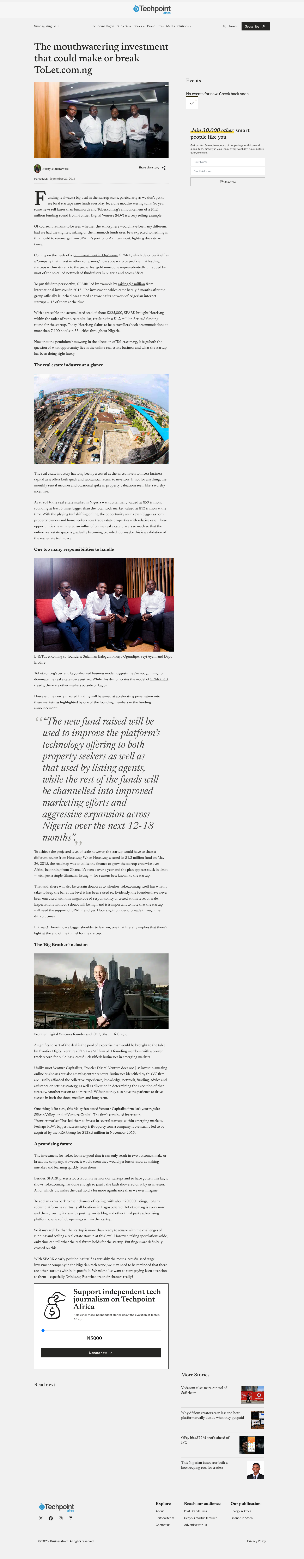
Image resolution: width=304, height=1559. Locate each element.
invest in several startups (104, 1121)
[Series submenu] (144, 26)
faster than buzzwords (73, 210)
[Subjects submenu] (130, 26)
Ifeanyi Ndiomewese (55, 169)
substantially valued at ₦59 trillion (134, 502)
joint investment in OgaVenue (95, 255)
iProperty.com (102, 1127)
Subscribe (252, 26)
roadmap (62, 864)
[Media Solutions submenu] (190, 26)
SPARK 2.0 (159, 679)
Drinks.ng (73, 1277)
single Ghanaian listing (71, 876)
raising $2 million (131, 284)
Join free (230, 182)
